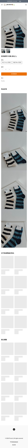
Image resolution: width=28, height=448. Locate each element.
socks (3, 81)
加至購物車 (14, 74)
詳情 (20, 1)
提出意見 (14, 444)
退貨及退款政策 (15, 442)
